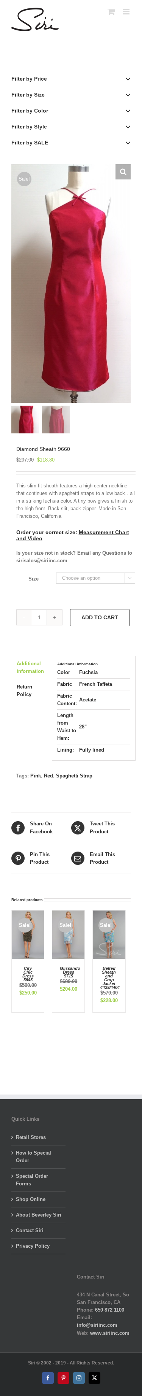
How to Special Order (33, 1156)
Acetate (87, 700)
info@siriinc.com (97, 1325)
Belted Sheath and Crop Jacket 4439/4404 (110, 978)
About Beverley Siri (38, 1215)
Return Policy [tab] (24, 690)
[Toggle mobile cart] (111, 12)
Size (33, 579)
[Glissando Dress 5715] (68, 914)
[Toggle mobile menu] (127, 12)
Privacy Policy (33, 1246)
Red (48, 776)
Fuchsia (88, 672)
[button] (123, 171)
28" (83, 727)
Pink (35, 776)
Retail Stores (31, 1137)
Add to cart (99, 617)
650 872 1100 (109, 1310)
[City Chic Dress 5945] (28, 914)
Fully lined (91, 750)
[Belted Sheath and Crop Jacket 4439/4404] (109, 914)
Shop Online (30, 1199)
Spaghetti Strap (74, 776)
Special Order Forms (32, 1180)
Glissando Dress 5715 (70, 972)
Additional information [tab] (30, 667)
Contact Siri (30, 1230)
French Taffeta (95, 684)
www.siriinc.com (110, 1333)
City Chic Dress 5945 (28, 974)
